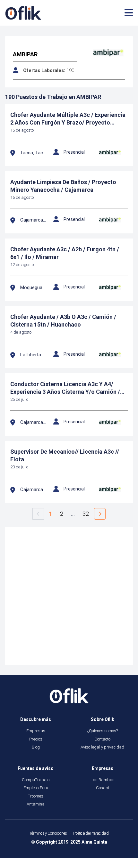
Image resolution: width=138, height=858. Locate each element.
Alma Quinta (94, 842)
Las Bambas (103, 779)
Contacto (102, 739)
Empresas (35, 730)
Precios (35, 739)
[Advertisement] (69, 596)
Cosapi (102, 787)
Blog (36, 747)
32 (85, 513)
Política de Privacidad (90, 833)
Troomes (35, 796)
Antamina (36, 804)
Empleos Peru (35, 787)
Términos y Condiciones (48, 833)
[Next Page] (100, 514)
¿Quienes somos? (102, 730)
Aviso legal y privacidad (102, 747)
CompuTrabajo (35, 779)
